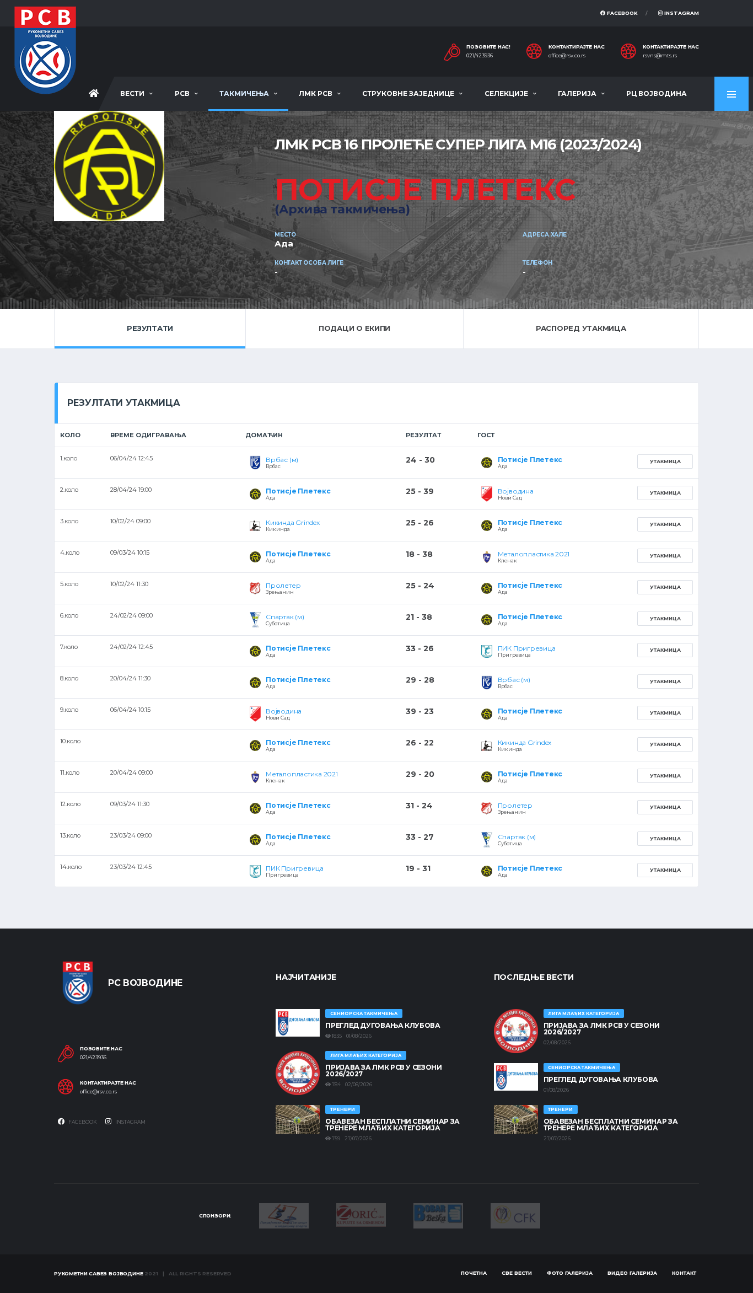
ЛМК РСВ (315, 93)
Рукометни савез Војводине (98, 1273)
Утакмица (665, 461)
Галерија (577, 93)
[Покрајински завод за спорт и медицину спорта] (284, 1215)
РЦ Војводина (656, 93)
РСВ (182, 93)
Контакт (684, 1273)
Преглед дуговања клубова (382, 1025)
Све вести (517, 1273)
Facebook (621, 13)
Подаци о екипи (354, 328)
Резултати (150, 328)
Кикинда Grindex (292, 522)
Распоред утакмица (581, 328)
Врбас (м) (282, 459)
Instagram (681, 13)
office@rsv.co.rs (566, 55)
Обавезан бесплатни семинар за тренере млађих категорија (392, 1124)
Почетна (474, 1273)
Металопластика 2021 (533, 554)
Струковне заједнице (408, 93)
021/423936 (479, 55)
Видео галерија (632, 1273)
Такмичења (244, 93)
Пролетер (283, 585)
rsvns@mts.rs (660, 55)
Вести (132, 93)
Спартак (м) (285, 617)
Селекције (506, 93)
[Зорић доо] (361, 1214)
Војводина (516, 491)
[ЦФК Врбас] (515, 1215)
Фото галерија (570, 1273)
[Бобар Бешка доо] (438, 1215)
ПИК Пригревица (527, 648)
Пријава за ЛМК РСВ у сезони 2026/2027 (383, 1070)
